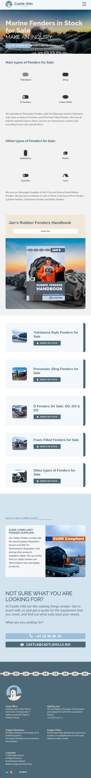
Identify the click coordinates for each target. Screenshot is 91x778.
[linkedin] (7, 772)
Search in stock (48, 343)
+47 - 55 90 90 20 (19, 45)
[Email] (11, 772)
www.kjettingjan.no (55, 718)
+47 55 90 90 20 (47, 636)
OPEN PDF (45, 231)
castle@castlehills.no (48, 45)
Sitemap (23, 772)
